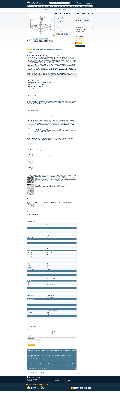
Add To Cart (80, 43)
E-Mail (55, 331)
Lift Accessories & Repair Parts (40, 6)
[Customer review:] (42, 387)
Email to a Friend (67, 27)
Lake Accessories (71, 6)
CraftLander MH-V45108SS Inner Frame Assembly (35, 326)
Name (29, 331)
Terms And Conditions (47, 381)
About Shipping (68, 381)
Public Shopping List (58, 381)
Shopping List (87, 9)
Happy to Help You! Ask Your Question (34, 335)
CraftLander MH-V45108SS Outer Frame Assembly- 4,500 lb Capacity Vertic (38, 325)
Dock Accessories (56, 6)
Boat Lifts (31, 6)
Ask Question (31, 344)
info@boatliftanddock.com (38, 9)
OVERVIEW (29, 49)
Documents (59, 49)
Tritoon (77, 17)
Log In (80, 3)
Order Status (57, 379)
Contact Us (45, 379)
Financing (45, 380)
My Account (81, 2)
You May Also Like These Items (49, 49)
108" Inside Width (79, 20)
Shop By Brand (78, 6)
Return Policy (68, 380)
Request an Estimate (86, 6)
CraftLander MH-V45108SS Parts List (33, 323)
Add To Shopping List (80, 45)
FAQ (41, 49)
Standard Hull (83, 17)
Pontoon (88, 17)
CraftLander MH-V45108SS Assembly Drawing (34, 324)
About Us (45, 377)
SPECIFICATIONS (35, 49)
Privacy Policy (68, 379)
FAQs (92, 9)
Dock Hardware (64, 6)
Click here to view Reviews (59, 25)
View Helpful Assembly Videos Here (32, 98)
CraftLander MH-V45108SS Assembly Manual (34, 322)
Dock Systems (49, 6)
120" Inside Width (86, 20)
